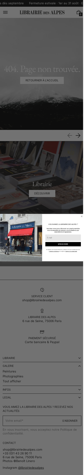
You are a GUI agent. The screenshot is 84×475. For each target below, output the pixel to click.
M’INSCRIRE (61, 244)
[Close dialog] (80, 216)
